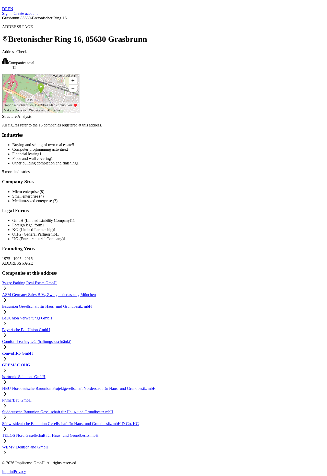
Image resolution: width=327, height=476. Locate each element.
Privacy (20, 471)
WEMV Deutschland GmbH (25, 447)
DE (5, 9)
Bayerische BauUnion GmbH (26, 330)
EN (10, 9)
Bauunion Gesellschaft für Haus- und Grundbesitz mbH (47, 306)
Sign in (8, 13)
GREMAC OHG (16, 365)
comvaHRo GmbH (17, 353)
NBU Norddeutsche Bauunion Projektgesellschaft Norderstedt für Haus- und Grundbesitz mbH (79, 388)
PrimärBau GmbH (17, 400)
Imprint (8, 471)
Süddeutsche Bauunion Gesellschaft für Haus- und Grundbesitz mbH (57, 412)
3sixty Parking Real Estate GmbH (29, 283)
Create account (26, 13)
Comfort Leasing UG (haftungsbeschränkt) (36, 341)
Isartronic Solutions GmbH (23, 377)
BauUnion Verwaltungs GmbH (27, 318)
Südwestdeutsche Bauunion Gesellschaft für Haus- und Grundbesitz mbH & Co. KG (70, 423)
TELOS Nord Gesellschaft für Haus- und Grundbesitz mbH (50, 435)
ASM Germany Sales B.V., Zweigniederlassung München (49, 294)
